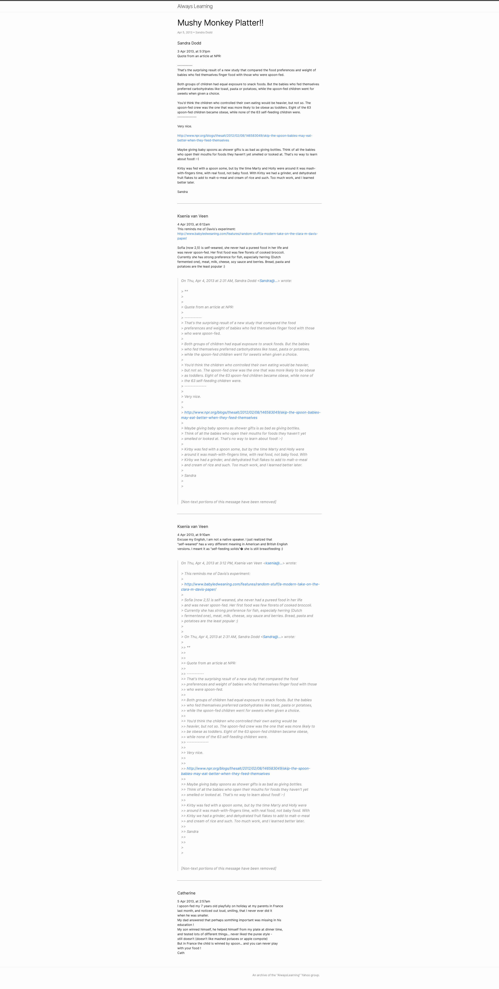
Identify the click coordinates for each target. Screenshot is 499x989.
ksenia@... (273, 563)
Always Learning (195, 6)
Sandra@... (269, 281)
